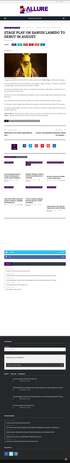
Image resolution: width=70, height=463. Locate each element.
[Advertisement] (35, 235)
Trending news (35, 120)
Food (35, 162)
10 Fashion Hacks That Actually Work (23, 405)
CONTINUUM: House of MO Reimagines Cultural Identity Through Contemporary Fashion (27, 23)
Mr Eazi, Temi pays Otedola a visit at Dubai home (56, 177)
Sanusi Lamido (13, 120)
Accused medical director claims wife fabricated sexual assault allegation (12, 176)
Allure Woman (29, 162)
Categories (7, 346)
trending (27, 120)
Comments (21, 374)
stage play (20, 120)
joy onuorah (61, 180)
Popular (13, 374)
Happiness (40, 162)
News (13, 27)
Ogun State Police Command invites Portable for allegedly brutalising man (13, 200)
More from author (21, 157)
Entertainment (8, 27)
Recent (6, 374)
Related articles (10, 157)
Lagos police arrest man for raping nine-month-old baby (56, 207)
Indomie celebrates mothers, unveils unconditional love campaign (35, 176)
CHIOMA (16, 381)
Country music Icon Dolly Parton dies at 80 (15, 21)
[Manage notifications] (66, 459)
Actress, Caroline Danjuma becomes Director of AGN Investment (34, 200)
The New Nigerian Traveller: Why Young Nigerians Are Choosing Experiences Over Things (38, 396)
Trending (17, 27)
